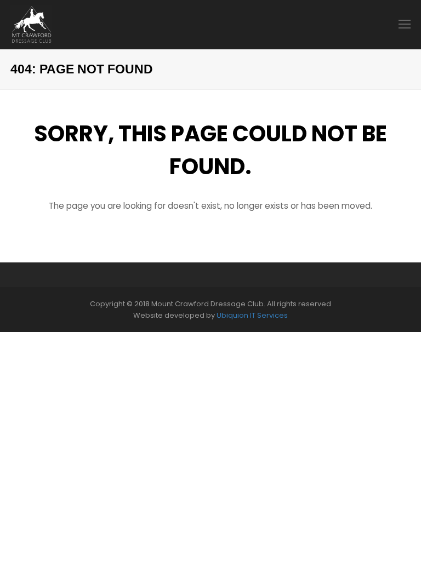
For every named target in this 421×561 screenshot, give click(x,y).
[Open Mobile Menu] (405, 24)
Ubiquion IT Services (252, 315)
